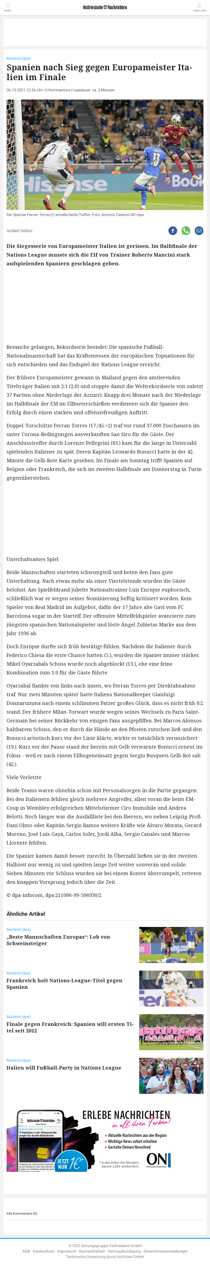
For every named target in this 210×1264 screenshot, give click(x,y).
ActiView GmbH (130, 1257)
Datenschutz (43, 1251)
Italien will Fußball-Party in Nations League (64, 1067)
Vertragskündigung (124, 1251)
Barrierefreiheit (92, 1251)
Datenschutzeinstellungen (166, 1251)
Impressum (66, 1251)
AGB (26, 1251)
